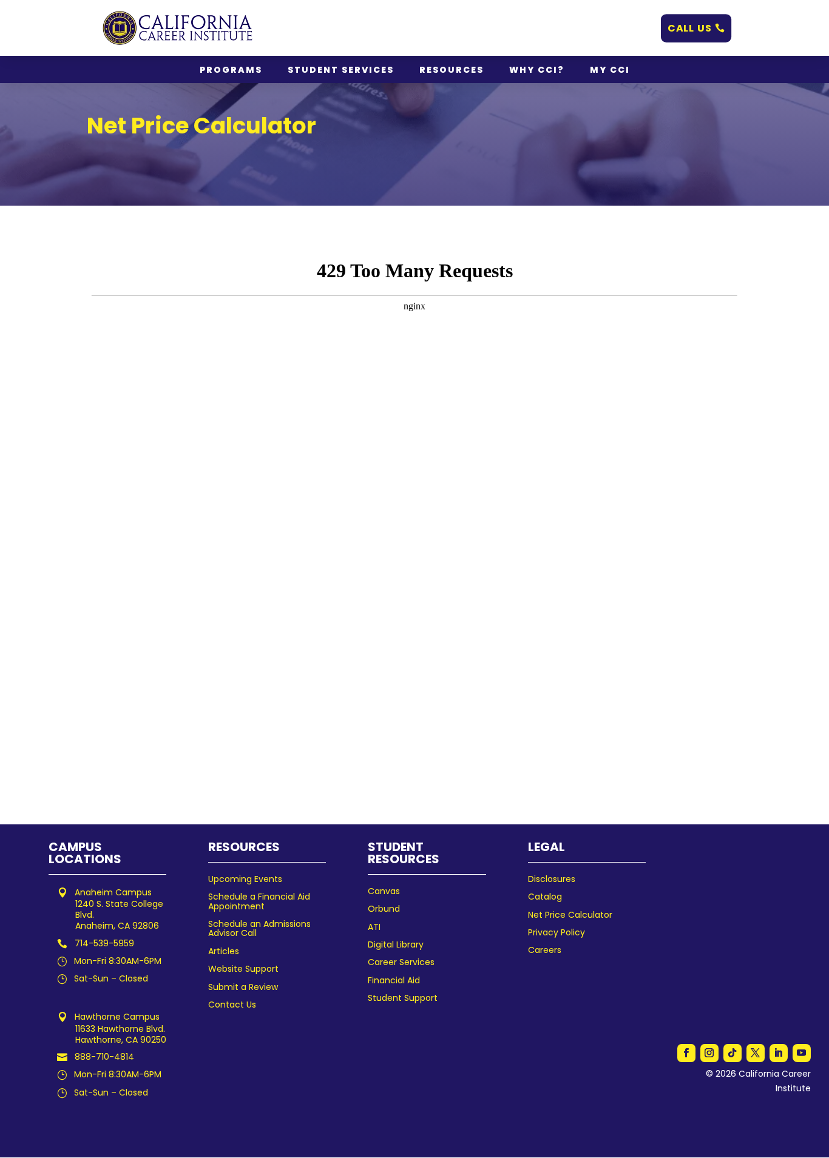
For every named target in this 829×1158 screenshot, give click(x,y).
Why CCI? (536, 71)
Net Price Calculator (570, 915)
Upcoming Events (245, 879)
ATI (374, 927)
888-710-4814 (104, 1057)
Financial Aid (394, 980)
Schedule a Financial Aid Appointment (259, 901)
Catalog (545, 896)
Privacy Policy (556, 932)
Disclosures (551, 879)
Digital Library (396, 944)
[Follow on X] (755, 1053)
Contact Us (232, 1004)
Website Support (243, 969)
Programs (231, 71)
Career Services (401, 962)
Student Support (403, 998)
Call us (690, 28)
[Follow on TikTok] (732, 1053)
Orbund (384, 909)
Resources (451, 71)
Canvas (384, 891)
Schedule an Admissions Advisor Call (259, 928)
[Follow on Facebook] (686, 1053)
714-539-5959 (104, 943)
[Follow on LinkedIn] (779, 1053)
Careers (544, 950)
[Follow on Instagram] (709, 1053)
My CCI (610, 71)
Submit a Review (243, 987)
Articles (223, 951)
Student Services (341, 71)
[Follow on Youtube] (802, 1053)
